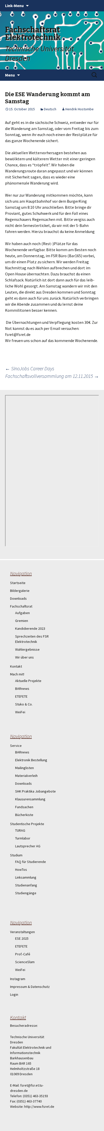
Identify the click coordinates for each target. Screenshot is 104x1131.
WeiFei (20, 712)
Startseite (17, 583)
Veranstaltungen (22, 932)
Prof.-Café (22, 954)
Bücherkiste (24, 814)
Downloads (18, 598)
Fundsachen (24, 807)
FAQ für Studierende (30, 861)
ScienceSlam (25, 962)
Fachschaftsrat (21, 606)
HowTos (21, 869)
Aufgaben (22, 613)
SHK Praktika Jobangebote (35, 791)
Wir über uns (24, 657)
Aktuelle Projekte (28, 680)
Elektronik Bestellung (31, 760)
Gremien (21, 620)
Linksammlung (25, 877)
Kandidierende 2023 (30, 628)
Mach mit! (17, 674)
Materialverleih (26, 775)
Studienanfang (26, 885)
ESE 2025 (22, 938)
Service (16, 745)
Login (14, 994)
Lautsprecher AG (27, 846)
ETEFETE (21, 696)
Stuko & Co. (24, 704)
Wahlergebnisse (27, 649)
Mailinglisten (24, 768)
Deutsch (50, 109)
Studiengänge (25, 893)
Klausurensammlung (30, 799)
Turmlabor (22, 838)
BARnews (22, 688)
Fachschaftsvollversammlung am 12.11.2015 (52, 376)
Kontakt (16, 666)
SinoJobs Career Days (29, 368)
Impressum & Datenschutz (30, 986)
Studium (16, 855)
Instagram (17, 979)
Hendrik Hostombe (79, 109)
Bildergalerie (20, 590)
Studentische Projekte (27, 824)
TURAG (20, 830)
